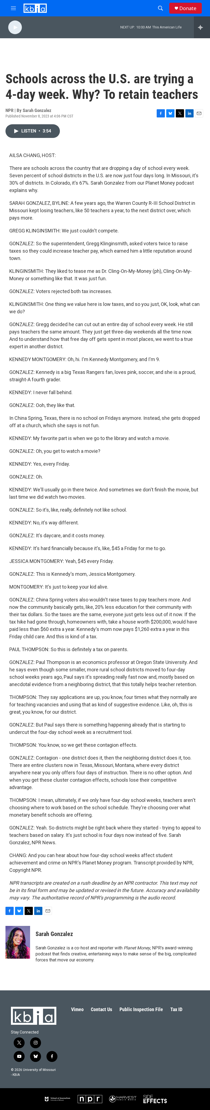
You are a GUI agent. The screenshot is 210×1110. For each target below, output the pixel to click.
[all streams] (202, 27)
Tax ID (176, 1009)
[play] (15, 27)
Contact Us (101, 1009)
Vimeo (77, 1009)
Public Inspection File (141, 1009)
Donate (187, 8)
